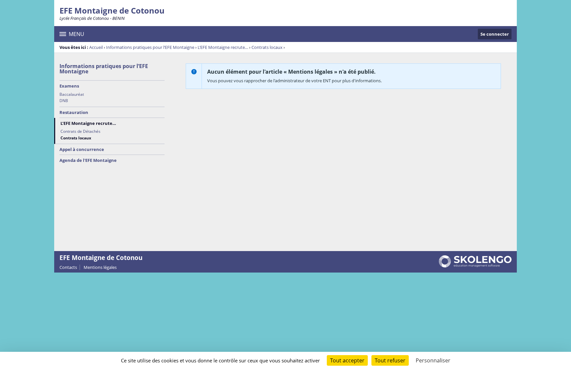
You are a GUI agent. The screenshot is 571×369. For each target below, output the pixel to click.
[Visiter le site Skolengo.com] (475, 266)
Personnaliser (433, 360)
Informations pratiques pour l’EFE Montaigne (150, 47)
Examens (69, 86)
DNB (63, 100)
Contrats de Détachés (80, 131)
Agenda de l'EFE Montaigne (88, 160)
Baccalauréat (71, 94)
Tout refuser (390, 360)
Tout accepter (347, 360)
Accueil (96, 47)
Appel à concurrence (81, 149)
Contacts (68, 267)
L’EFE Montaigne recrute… (223, 47)
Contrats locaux (267, 47)
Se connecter (494, 34)
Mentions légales (100, 267)
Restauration (73, 112)
